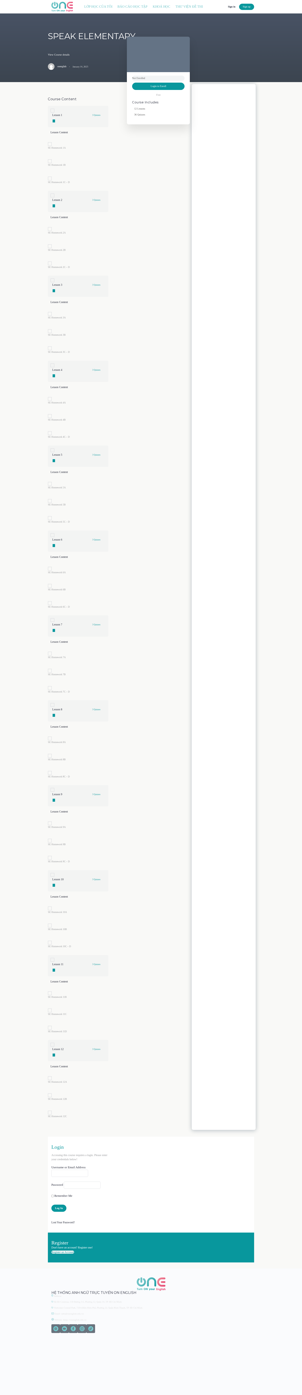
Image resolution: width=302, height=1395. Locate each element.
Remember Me (63, 1195)
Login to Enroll (158, 86)
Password (57, 1184)
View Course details (59, 54)
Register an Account (63, 1252)
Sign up (246, 6)
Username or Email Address (68, 1167)
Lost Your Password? (63, 1222)
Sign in (231, 6)
